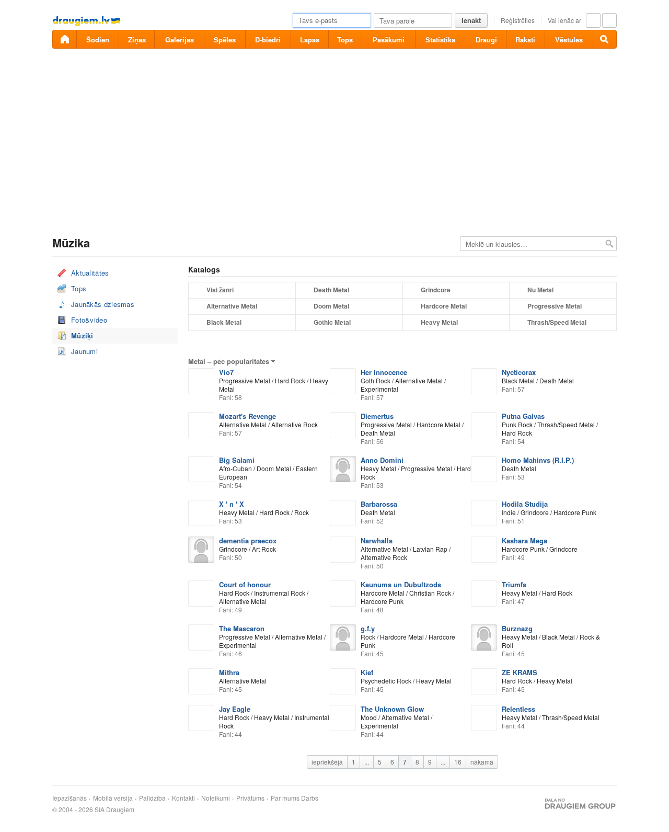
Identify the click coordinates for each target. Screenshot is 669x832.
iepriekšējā (327, 761)
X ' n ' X (231, 504)
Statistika (440, 39)
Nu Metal (540, 289)
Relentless (518, 709)
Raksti (525, 39)
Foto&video (89, 320)
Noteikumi (215, 798)
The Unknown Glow (392, 709)
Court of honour (245, 584)
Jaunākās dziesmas (102, 304)
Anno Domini (382, 460)
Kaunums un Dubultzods (401, 584)
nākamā (481, 761)
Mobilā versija (113, 798)
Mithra (229, 672)
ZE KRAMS (519, 672)
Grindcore (436, 289)
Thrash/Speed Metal (556, 322)
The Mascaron (241, 628)
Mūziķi (82, 335)
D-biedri (268, 39)
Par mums (285, 798)
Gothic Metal (332, 322)
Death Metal (331, 289)
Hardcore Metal (444, 306)
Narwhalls (377, 540)
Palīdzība (152, 798)
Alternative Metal (231, 306)
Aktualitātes (90, 273)
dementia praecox (247, 540)
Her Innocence (384, 372)
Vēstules (569, 39)
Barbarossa (379, 504)
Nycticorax (519, 372)
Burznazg (517, 628)
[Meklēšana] (605, 39)
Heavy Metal (439, 322)
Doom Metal (331, 306)
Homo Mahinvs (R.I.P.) (538, 460)
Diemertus (377, 416)
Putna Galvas (523, 416)
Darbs (309, 798)
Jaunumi (84, 351)
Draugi (486, 39)
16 (458, 761)
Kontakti (183, 798)
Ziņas (137, 39)
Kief (367, 672)
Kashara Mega (524, 540)
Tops (345, 39)
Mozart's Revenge (247, 416)
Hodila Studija (525, 504)
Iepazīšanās (69, 798)
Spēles (225, 39)
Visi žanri (220, 289)
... (366, 761)
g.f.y (368, 628)
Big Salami (237, 460)
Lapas (309, 39)
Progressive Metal (554, 306)
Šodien (97, 39)
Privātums (250, 798)
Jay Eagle (234, 709)
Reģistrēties (518, 20)
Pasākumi (389, 39)
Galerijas (179, 39)
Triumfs (514, 584)
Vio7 (226, 372)
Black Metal (223, 322)
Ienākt (471, 20)
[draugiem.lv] (64, 39)
